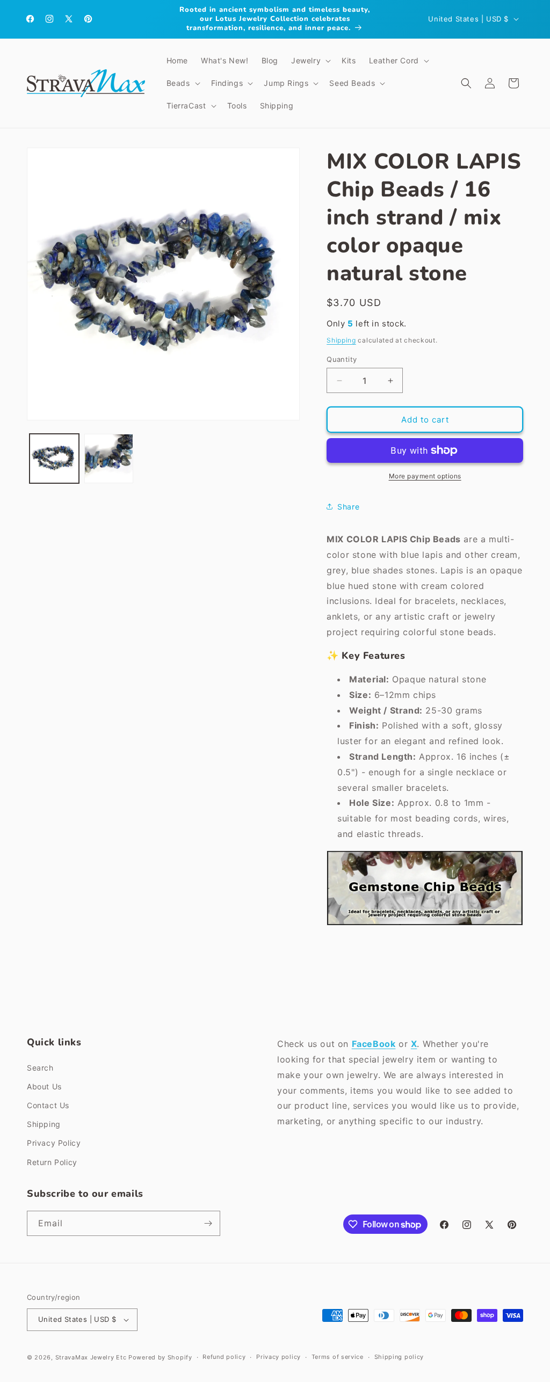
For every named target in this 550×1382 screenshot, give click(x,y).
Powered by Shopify (160, 1357)
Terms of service (338, 1357)
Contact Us (48, 1105)
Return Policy (52, 1162)
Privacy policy (278, 1357)
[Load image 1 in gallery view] (54, 458)
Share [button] (348, 506)
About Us (44, 1086)
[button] (310, 60)
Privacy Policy (54, 1142)
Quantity (342, 359)
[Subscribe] (208, 1223)
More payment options (425, 476)
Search (40, 1067)
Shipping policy (399, 1357)
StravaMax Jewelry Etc (91, 1357)
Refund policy (223, 1357)
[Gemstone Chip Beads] (425, 924)
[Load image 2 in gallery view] (109, 458)
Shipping (341, 340)
